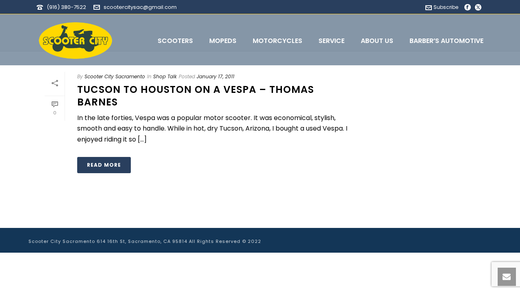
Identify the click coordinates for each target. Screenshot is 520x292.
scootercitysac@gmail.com (140, 7)
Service (331, 40)
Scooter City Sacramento (114, 76)
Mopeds (222, 40)
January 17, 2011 (215, 76)
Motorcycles (277, 40)
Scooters (175, 40)
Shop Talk (165, 76)
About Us (377, 40)
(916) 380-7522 (66, 7)
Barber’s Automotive (446, 40)
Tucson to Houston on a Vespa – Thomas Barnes (195, 96)
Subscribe (445, 7)
